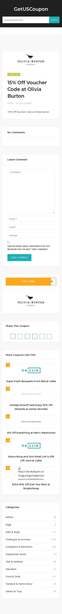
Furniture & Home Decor (19, 583)
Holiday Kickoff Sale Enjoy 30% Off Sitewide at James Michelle (31, 407)
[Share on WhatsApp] (49, 336)
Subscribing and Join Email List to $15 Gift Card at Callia (31, 458)
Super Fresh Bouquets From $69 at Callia (31, 381)
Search (54, 20)
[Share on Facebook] (12, 336)
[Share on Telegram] (42, 336)
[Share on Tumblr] (34, 336)
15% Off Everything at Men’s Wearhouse (31, 432)
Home (10, 103)
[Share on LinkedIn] (27, 336)
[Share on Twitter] (20, 336)
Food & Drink (13, 576)
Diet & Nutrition (14, 561)
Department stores (16, 554)
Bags (8, 524)
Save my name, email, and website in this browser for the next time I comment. (28, 247)
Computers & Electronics (19, 546)
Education (11, 569)
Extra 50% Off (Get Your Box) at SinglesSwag (31, 486)
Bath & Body (13, 532)
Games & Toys (14, 591)
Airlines (9, 517)
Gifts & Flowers (24, 103)
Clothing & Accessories (18, 539)
